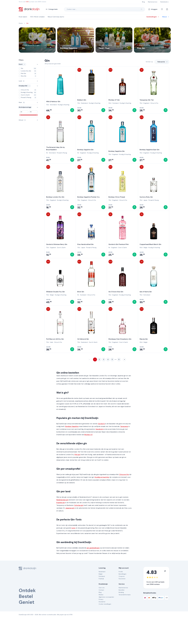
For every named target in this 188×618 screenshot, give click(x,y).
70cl (47, 105)
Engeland (146, 103)
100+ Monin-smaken (37, 17)
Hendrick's (99, 429)
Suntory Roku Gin (146, 197)
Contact (101, 590)
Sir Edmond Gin (83, 339)
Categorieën (53, 9)
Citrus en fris (124, 474)
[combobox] (161, 62)
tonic (73, 528)
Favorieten (122, 579)
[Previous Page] (89, 359)
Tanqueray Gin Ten (147, 100)
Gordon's (101, 424)
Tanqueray (124, 426)
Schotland (53, 105)
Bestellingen (122, 574)
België (145, 247)
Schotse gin (78, 505)
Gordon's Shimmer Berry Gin (56, 244)
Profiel (121, 572)
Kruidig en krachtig (102, 477)
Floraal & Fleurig (62, 153)
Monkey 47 (88, 435)
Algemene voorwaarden (106, 597)
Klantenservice (123, 588)
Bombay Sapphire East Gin (149, 150)
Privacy (101, 599)
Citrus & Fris (154, 103)
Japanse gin (69, 508)
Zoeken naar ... (72, 9)
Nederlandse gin (62, 500)
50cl (109, 103)
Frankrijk (101, 579)
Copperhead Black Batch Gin (150, 244)
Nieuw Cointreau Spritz (56, 17)
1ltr (47, 153)
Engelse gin (60, 503)
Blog (100, 592)
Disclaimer (102, 602)
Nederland (84, 103)
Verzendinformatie (125, 595)
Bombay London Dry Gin (55, 197)
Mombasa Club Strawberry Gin (119, 339)
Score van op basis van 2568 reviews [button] (32, 2)
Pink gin (77, 454)
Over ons (101, 588)
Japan (145, 200)
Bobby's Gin (81, 100)
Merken (101, 595)
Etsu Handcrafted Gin (85, 244)
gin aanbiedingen (93, 548)
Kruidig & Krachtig (63, 105)
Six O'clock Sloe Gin (115, 292)
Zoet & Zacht (61, 247)
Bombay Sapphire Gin (85, 150)
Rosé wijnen (23, 17)
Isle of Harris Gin (146, 292)
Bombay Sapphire (71, 426)
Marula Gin (144, 339)
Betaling (121, 592)
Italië (51, 342)
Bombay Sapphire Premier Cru (88, 197)
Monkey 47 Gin (114, 100)
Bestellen (121, 590)
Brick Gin (80, 292)
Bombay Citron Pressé (116, 197)
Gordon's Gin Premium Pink (118, 244)
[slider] (20, 115)
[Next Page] (124, 359)
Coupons (122, 576)
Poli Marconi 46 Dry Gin (55, 339)
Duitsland (116, 103)
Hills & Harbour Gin (53, 101)
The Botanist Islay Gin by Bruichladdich (55, 148)
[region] (94, 40)
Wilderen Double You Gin (55, 292)
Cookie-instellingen (105, 604)
